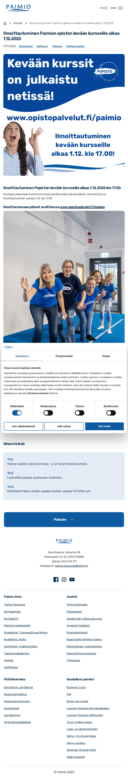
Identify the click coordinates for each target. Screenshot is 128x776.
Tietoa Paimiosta (14, 604)
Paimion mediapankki (17, 625)
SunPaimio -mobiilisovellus (21, 646)
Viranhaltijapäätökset (17, 722)
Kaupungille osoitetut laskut (84, 639)
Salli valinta (64, 426)
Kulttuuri (42, 46)
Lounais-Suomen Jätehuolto (85, 715)
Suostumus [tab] (22, 356)
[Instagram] (64, 580)
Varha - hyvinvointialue (81, 736)
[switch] (48, 413)
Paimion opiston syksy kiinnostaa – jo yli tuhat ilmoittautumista (47, 463)
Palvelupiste (74, 611)
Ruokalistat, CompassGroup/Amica (25, 632)
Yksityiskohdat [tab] (64, 356)
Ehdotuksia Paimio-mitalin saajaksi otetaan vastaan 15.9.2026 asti (48, 491)
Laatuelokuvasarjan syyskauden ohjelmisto (34, 477)
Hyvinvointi (26, 46)
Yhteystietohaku (77, 604)
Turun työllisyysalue (79, 722)
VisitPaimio (11, 667)
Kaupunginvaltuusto (17, 701)
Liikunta (57, 46)
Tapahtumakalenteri (16, 653)
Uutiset (18, 23)
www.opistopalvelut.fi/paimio (82, 207)
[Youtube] (72, 580)
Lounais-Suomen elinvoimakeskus (88, 708)
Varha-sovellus (76, 743)
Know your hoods (77, 701)
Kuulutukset (11, 708)
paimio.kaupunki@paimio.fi (71, 565)
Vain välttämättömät (23, 426)
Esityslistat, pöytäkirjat (18, 687)
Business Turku (76, 687)
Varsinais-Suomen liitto (81, 750)
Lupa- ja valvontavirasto (82, 729)
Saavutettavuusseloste (81, 653)
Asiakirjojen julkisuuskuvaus (84, 618)
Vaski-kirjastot (76, 757)
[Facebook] (56, 580)
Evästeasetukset (77, 632)
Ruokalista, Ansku (15, 639)
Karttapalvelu (12, 611)
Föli (69, 694)
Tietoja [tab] (106, 356)
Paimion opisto (75, 46)
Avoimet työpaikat (78, 625)
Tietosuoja (73, 660)
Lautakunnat (12, 715)
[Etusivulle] (5, 23)
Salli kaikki (104, 426)
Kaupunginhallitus (15, 694)
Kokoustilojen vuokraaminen (84, 646)
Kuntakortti (11, 618)
